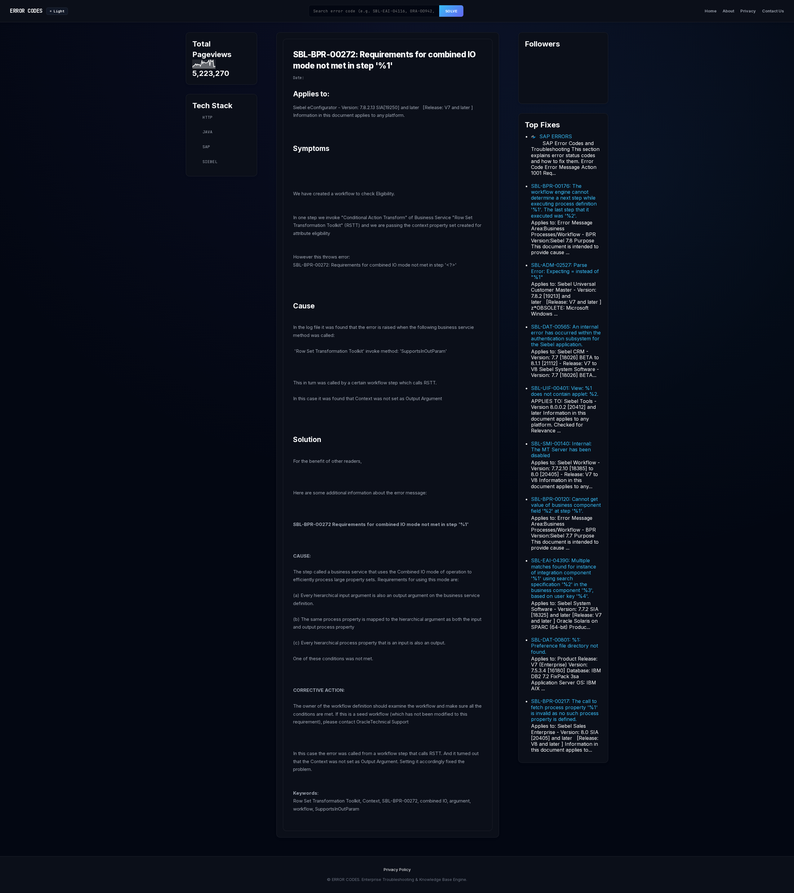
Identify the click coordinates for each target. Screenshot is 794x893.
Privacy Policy (397, 869)
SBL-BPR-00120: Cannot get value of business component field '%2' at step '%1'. (566, 505)
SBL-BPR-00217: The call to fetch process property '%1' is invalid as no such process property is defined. (565, 710)
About (728, 10)
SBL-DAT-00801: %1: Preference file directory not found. (564, 646)
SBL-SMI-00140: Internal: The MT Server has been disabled (561, 449)
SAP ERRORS (555, 136)
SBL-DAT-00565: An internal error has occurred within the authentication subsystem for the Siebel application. (566, 336)
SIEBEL (210, 161)
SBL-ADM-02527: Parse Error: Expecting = (565, 271)
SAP (206, 146)
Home (710, 10)
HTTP (207, 117)
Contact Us (773, 10)
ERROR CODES (26, 10)
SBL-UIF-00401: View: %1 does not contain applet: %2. (564, 391)
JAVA (207, 132)
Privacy (748, 10)
